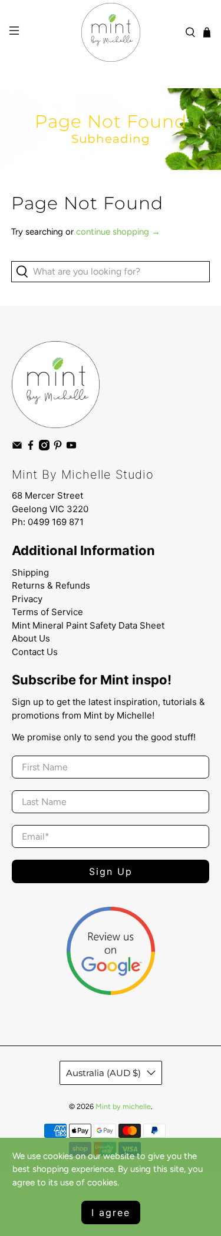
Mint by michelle (123, 1106)
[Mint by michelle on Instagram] (44, 448)
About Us (31, 638)
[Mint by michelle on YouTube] (71, 448)
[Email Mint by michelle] (17, 448)
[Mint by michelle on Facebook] (30, 448)
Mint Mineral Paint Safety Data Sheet (88, 625)
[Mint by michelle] (110, 32)
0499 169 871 (56, 521)
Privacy (27, 598)
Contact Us (35, 651)
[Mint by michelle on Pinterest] (57, 448)
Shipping (30, 572)
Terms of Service (47, 611)
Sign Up (111, 871)
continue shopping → (118, 231)
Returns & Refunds (51, 585)
